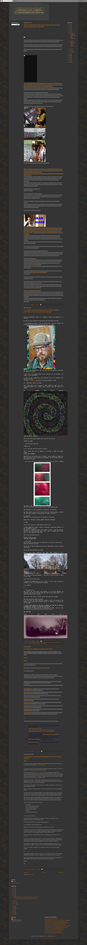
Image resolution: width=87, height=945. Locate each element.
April (70, 49)
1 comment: (37, 304)
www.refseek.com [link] (28, 689)
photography (49, 642)
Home (44, 872)
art (27, 642)
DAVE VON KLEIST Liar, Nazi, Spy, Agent (53, 931)
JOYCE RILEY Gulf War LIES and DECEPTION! (54, 930)
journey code (45, 642)
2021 (70, 54)
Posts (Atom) (31, 874)
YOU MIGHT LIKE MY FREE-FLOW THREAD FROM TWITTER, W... (72, 44)
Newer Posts (26, 872)
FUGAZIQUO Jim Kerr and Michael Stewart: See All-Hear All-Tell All (58, 925)
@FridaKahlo (32, 380)
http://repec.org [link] (27, 702)
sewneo (14, 881)
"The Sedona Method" (41, 764)
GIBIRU (25, 660)
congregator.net (37, 283)
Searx (25, 663)
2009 (70, 62)
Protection (55, 642)
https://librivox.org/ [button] (34, 742)
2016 (70, 60)
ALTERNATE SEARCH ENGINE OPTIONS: (38, 649)
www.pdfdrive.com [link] (28, 709)
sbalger (37, 643)
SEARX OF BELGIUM (45, 668)
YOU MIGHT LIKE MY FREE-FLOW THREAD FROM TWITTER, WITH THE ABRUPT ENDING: (41, 311)
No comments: (37, 751)
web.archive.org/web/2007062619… (39, 272)
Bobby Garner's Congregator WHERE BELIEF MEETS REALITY (57, 923)
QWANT (25, 657)
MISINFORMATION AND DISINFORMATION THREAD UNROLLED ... (26, 897)
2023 (70, 29)
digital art (34, 642)
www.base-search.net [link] (29, 712)
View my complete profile (16, 883)
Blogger (54, 936)
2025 (70, 26)
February (71, 52)
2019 (70, 57)
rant (58, 642)
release (60, 642)
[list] (43, 734)
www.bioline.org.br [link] (28, 699)
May (70, 32)
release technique (32, 643)
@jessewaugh (48, 195)
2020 (70, 55)
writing (45, 643)
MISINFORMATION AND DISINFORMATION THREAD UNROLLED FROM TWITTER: (42, 26)
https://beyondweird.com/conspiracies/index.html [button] (41, 731)
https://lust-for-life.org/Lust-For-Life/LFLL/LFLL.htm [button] (42, 730)
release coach (26, 643)
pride (52, 642)
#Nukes (25, 202)
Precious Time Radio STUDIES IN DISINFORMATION (55, 924)
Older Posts (61, 872)
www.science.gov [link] (28, 705)
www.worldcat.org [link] (28, 692)
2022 (70, 30)
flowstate (37, 642)
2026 (70, 24)
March (71, 50)
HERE (52, 677)
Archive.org (33, 266)
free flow (41, 642)
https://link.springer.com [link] (29, 695)
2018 (70, 59)
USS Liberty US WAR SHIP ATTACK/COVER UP (54, 932)
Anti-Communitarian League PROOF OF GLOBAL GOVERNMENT (58, 920)
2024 (70, 27)
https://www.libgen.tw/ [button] (34, 739)
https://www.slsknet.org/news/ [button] (51, 734)
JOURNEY (52, 827)
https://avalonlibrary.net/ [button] (35, 728)
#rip (38, 198)
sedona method (41, 643)
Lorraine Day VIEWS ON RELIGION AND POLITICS (55, 928)
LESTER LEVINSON (39, 772)
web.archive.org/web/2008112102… (32, 290)
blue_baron (46, 936)
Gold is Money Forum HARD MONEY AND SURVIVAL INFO (56, 927)
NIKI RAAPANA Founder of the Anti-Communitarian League (56, 921)
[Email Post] (41, 304)
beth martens (30, 642)
